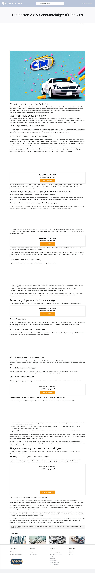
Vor (83, 23)
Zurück (79, 23)
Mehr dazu (17, 527)
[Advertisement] (47, 38)
